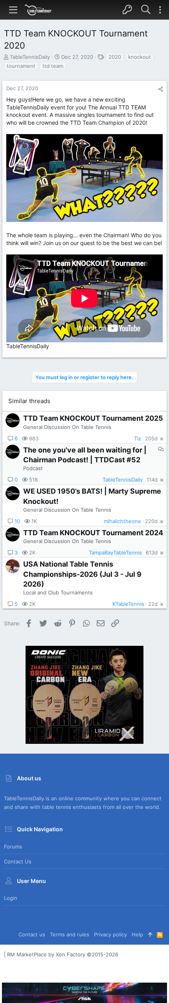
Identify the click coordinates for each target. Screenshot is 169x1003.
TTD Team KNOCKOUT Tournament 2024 (93, 533)
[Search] (145, 10)
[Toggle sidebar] (160, 10)
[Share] (160, 89)
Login (10, 898)
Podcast (33, 468)
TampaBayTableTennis (115, 552)
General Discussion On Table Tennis (67, 427)
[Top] (149, 934)
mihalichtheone (122, 521)
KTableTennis (128, 604)
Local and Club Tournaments (58, 592)
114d (152, 479)
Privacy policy (110, 934)
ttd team (52, 66)
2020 (114, 57)
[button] (13, 10)
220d (151, 521)
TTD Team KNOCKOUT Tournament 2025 (93, 418)
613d (152, 552)
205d (151, 438)
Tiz (137, 438)
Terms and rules (69, 934)
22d (153, 604)
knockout (139, 57)
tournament (21, 66)
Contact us (17, 861)
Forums (13, 846)
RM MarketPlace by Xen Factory (62, 954)
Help (137, 934)
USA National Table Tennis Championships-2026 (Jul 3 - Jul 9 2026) (82, 574)
